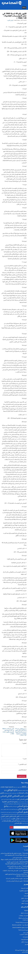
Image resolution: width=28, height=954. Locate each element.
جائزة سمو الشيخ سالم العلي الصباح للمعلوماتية (11, 814)
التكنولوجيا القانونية (23, 891)
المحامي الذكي (13, 796)
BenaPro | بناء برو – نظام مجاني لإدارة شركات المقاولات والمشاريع (15, 871)
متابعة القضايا (8, 819)
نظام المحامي (18, 823)
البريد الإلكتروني (22, 764)
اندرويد (5, 799)
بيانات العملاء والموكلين (7, 809)
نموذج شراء (25, 937)
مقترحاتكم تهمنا (24, 939)
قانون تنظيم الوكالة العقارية (23, 819)
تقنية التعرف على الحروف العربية (11, 812)
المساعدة (26, 896)
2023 (24, 787)
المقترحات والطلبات (23, 915)
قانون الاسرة (15, 816)
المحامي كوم (20, 799)
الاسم (24, 758)
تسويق (2, 809)
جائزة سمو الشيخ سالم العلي (23, 814)
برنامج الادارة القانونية (24, 804)
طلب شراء (25, 932)
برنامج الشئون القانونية (17, 804)
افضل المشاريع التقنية (7, 793)
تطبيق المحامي (22, 812)
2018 (27, 787)
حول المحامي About (23, 918)
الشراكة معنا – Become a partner (20, 925)
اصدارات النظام (24, 913)
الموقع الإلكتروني (22, 770)
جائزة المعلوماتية (3, 812)
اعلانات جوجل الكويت (15, 793)
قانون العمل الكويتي (6, 816)
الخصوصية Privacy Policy (22, 922)
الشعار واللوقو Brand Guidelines (20, 927)
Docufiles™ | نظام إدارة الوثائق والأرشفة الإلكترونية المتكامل (14, 853)
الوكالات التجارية (8, 799)
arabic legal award (7, 787)
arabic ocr (15, 787)
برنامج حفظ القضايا (14, 809)
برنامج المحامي (22, 806)
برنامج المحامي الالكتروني (13, 806)
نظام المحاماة (7, 820)
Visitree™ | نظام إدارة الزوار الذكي (20, 857)
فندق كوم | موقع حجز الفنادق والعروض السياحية (17, 878)
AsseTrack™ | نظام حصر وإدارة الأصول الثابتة (17, 866)
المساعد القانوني (14, 799)
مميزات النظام (25, 903)
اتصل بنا (26, 850)
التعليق (24, 743)
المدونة (26, 893)
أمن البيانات (25, 920)
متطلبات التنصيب (24, 934)
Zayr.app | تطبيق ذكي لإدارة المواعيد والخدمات (17, 881)
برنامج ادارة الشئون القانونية (10, 801)
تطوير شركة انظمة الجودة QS (21, 950)
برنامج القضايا (6, 804)
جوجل (2, 814)
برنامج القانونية (11, 804)
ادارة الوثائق (12, 790)
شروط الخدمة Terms (23, 930)
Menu (24, 7)
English (26, 910)
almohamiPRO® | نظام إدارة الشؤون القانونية (17, 862)
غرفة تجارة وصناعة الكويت (24, 816)
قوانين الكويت (10, 20)
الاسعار (26, 944)
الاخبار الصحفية (24, 888)
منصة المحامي (15, 820)
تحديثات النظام (24, 898)
